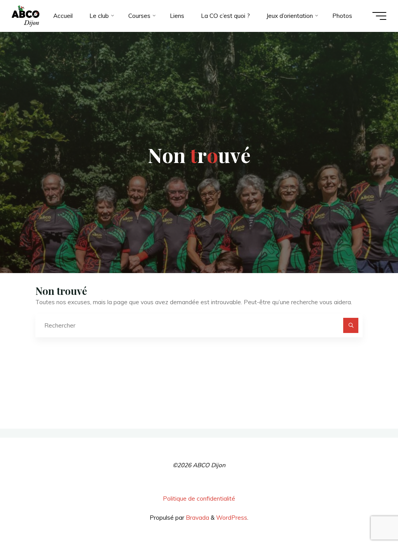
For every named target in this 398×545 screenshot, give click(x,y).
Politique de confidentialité (199, 498)
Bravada (196, 517)
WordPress (231, 517)
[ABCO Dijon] (25, 15)
